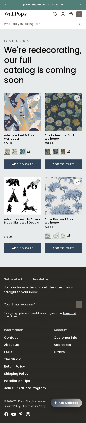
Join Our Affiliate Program (25, 388)
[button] (5, 4)
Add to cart (22, 164)
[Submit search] (80, 24)
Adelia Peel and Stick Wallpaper (60, 137)
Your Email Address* (19, 304)
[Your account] (62, 14)
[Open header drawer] (79, 14)
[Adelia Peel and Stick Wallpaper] (63, 112)
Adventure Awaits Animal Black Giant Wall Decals (22, 221)
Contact (11, 337)
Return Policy (14, 366)
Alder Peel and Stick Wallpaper (59, 221)
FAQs (8, 352)
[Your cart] (70, 14)
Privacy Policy (12, 406)
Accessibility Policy (34, 406)
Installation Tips (17, 381)
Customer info (65, 337)
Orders (59, 352)
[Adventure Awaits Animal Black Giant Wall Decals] (22, 196)
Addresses (62, 344)
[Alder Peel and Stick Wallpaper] (63, 196)
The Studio (12, 359)
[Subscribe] (79, 304)
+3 (28, 151)
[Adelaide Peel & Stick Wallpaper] (22, 112)
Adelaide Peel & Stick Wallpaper (19, 137)
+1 (68, 235)
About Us (11, 344)
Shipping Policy (16, 373)
